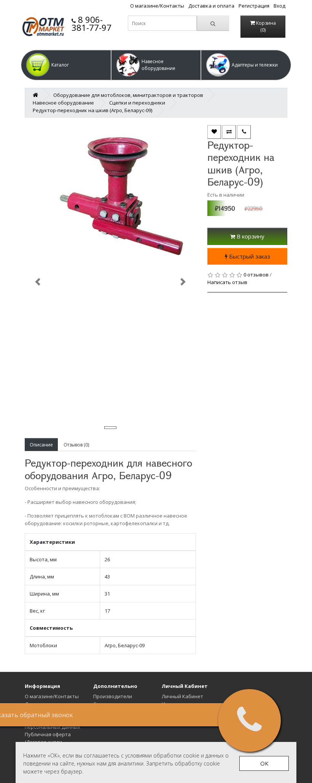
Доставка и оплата (211, 5)
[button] (66, 65)
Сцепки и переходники (137, 102)
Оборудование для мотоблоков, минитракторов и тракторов (128, 95)
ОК (264, 763)
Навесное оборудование (63, 102)
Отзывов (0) (76, 445)
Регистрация (254, 5)
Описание (41, 445)
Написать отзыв (227, 282)
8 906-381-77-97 (91, 23)
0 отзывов (256, 274)
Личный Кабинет (182, 696)
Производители (112, 696)
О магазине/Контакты (157, 5)
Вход (279, 5)
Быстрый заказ (249, 256)
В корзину (249, 236)
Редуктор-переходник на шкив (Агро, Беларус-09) (92, 110)
